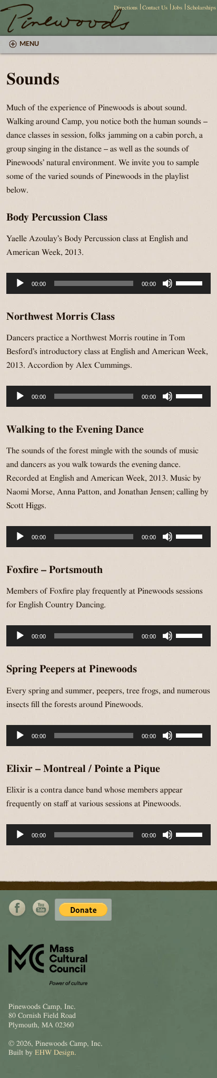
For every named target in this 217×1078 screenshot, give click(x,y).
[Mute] (167, 283)
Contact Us (154, 8)
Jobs (177, 8)
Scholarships (201, 8)
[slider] (190, 282)
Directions (125, 8)
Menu (29, 44)
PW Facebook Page (17, 908)
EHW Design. (55, 1052)
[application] (108, 283)
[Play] (20, 283)
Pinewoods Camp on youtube (41, 908)
